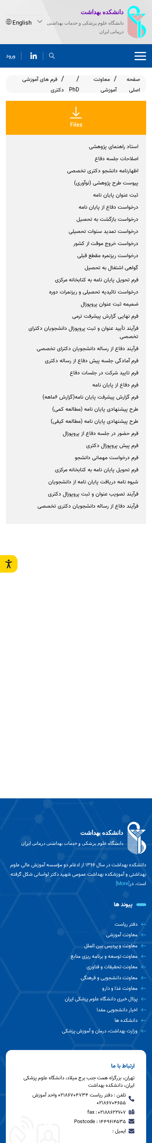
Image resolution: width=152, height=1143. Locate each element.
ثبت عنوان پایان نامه (115, 195)
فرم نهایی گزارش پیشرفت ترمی (105, 316)
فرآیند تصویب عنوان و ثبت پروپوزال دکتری (93, 494)
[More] (122, 884)
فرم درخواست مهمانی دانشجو (106, 457)
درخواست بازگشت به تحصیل (107, 219)
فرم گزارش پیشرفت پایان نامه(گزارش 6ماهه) (90, 397)
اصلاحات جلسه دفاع (116, 158)
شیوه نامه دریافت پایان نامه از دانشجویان (93, 482)
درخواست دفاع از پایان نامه (108, 207)
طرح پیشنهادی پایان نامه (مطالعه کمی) (95, 409)
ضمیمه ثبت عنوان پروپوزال (109, 304)
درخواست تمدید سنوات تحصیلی (103, 231)
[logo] (76, 838)
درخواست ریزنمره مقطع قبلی (107, 255)
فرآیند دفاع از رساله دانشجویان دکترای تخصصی (87, 348)
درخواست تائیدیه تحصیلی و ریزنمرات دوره (93, 292)
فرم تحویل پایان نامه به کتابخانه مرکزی (96, 279)
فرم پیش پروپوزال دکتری (112, 445)
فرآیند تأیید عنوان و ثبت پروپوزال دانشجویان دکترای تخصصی (83, 332)
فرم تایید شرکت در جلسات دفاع (104, 372)
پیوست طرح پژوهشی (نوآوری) (106, 183)
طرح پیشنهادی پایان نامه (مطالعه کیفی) (94, 421)
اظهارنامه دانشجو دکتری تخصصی (102, 170)
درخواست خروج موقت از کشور (105, 243)
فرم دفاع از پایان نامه (115, 385)
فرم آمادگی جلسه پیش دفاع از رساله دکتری (91, 360)
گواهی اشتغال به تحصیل (111, 267)
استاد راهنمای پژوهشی (113, 146)
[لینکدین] (33, 56)
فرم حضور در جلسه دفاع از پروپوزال (100, 433)
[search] (52, 56)
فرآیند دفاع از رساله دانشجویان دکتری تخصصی (87, 506)
